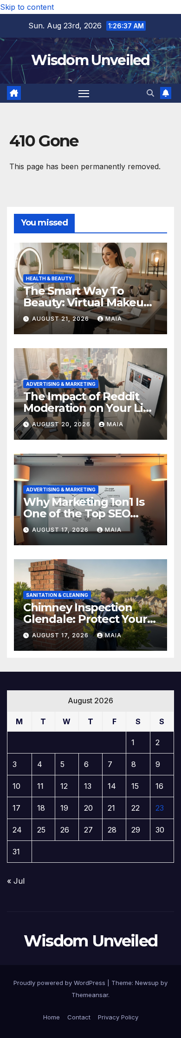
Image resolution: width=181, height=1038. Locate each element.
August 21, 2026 (61, 318)
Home (51, 1017)
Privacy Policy (118, 1017)
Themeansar (89, 994)
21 (111, 808)
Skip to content (27, 7)
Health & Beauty (49, 278)
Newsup (147, 982)
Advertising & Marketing (61, 384)
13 (87, 786)
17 (16, 808)
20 (88, 808)
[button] (150, 93)
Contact (78, 1017)
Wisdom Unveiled (90, 60)
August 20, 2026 (62, 424)
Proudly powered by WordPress (60, 982)
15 (135, 786)
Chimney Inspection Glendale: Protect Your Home (85, 619)
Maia (113, 318)
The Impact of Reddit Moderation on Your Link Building (90, 408)
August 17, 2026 (61, 529)
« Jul (16, 881)
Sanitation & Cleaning (57, 595)
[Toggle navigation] (84, 93)
